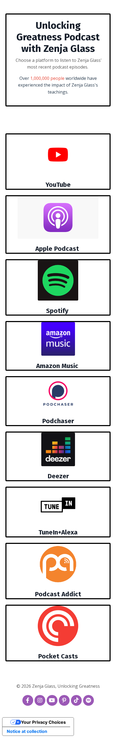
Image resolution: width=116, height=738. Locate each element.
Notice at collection (27, 731)
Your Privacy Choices (43, 722)
